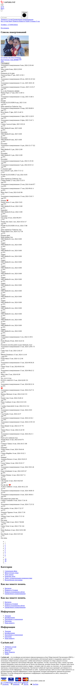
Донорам (8, 616)
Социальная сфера (11, 571)
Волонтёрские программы (13, 580)
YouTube (35, 684)
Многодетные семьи (12, 573)
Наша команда (9, 623)
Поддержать (5, 28)
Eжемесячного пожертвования (15, 593)
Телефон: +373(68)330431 (9, 24)
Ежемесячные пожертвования (23, 19)
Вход (2, 8)
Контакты (8, 588)
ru (2, 5)
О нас (38, 21)
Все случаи (5, 21)
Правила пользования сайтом (15, 592)
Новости (22, 21)
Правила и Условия (11, 590)
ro (1, 7)
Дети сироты (9, 574)
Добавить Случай (7, 19)
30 (5, 561)
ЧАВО (27, 21)
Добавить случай (10, 647)
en (3, 7)
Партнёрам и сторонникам (14, 619)
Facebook (5, 684)
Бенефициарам (10, 617)
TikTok (26, 684)
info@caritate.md (21, 682)
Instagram (16, 684)
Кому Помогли (14, 21)
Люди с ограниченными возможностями (18, 578)
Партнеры (8, 621)
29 (5, 559)
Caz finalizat (5, 63)
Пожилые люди (10, 576)
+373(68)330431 (7, 682)
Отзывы (33, 21)
